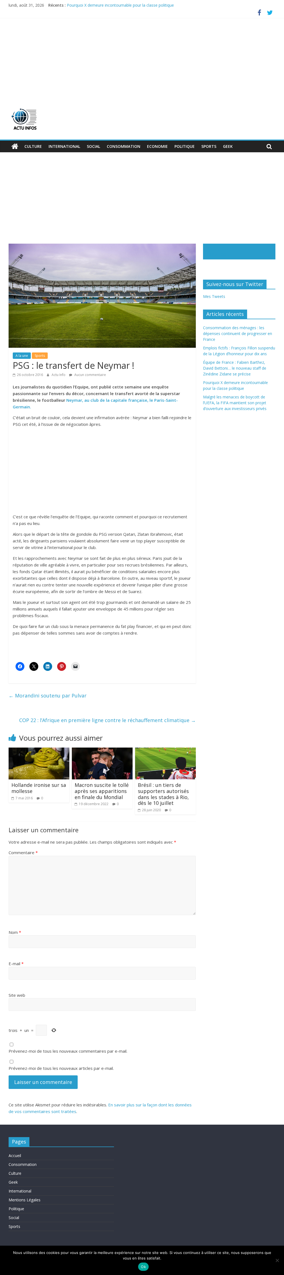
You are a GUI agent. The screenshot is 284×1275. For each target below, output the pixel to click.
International (64, 146)
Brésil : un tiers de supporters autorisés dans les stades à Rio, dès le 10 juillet (163, 794)
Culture (33, 146)
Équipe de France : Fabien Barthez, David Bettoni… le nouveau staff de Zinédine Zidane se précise (234, 368)
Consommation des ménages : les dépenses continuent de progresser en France (237, 333)
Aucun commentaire (89, 374)
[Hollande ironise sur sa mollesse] (39, 751)
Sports (208, 146)
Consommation (123, 146)
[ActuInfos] (15, 146)
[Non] (277, 1260)
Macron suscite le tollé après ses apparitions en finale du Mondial (102, 791)
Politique (184, 146)
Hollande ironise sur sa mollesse (38, 788)
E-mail (16, 963)
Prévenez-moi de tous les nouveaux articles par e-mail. (61, 1068)
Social (93, 146)
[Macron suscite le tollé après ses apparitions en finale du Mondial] (102, 751)
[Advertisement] (142, 59)
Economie (157, 146)
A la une (22, 355)
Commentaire (23, 852)
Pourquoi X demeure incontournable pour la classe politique (120, 5)
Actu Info (59, 374)
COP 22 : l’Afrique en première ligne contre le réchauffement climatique (107, 720)
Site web (17, 995)
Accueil (15, 1155)
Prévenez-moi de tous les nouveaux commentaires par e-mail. (68, 1051)
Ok (143, 1266)
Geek (228, 146)
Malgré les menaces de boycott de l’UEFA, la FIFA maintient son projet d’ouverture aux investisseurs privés (235, 402)
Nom (15, 932)
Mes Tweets (214, 296)
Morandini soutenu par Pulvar (48, 695)
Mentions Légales (24, 1199)
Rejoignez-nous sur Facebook (229, 251)
